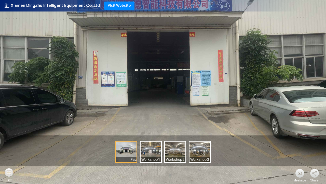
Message (299, 180)
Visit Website (119, 5)
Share (314, 180)
